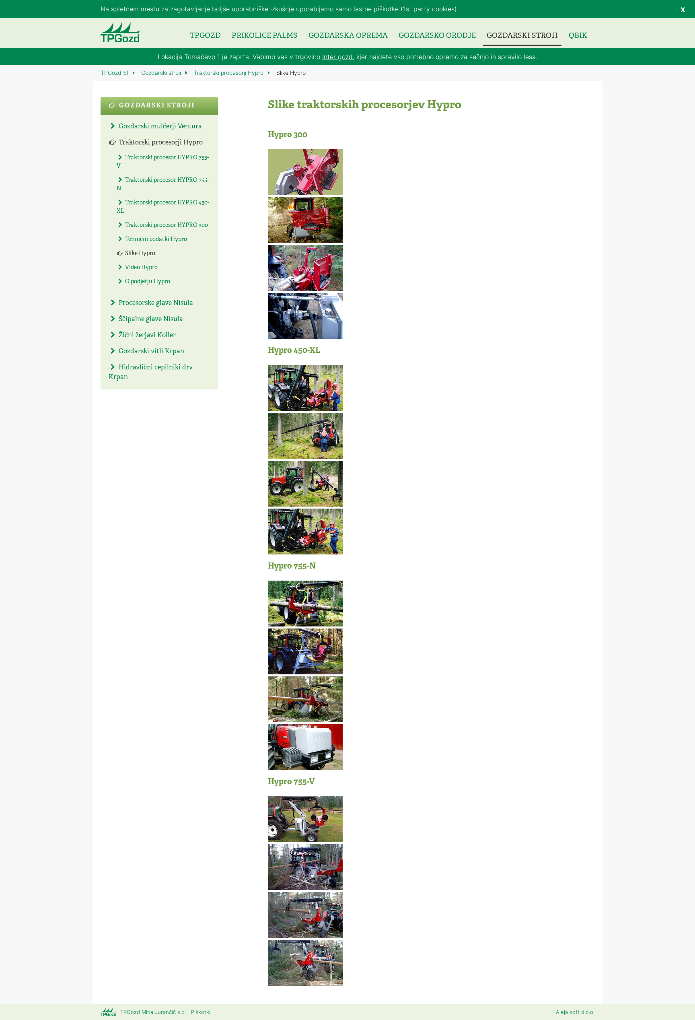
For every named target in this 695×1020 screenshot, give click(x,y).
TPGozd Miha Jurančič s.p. (153, 1012)
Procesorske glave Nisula (155, 303)
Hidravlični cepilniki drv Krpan (151, 372)
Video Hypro (141, 267)
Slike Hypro (139, 253)
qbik (578, 36)
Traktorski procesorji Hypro (229, 72)
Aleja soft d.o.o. (575, 1012)
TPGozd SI (115, 72)
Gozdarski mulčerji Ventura (159, 127)
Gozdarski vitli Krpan (150, 352)
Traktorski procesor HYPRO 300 (166, 225)
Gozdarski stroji (522, 36)
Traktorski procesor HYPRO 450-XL (163, 207)
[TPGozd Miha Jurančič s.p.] (120, 32)
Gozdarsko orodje (437, 36)
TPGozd (205, 36)
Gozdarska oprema (348, 36)
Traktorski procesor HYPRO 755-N (163, 184)
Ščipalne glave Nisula (150, 319)
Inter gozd (337, 57)
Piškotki (200, 1012)
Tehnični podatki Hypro (155, 239)
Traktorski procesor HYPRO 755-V (163, 162)
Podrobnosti (479, 9)
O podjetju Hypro (147, 281)
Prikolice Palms (265, 36)
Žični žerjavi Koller (146, 336)
